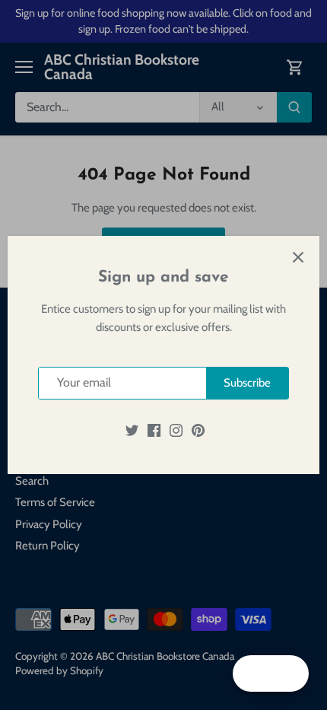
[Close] (298, 257)
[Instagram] (176, 430)
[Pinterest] (198, 430)
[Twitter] (131, 430)
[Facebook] (154, 430)
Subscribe (247, 383)
